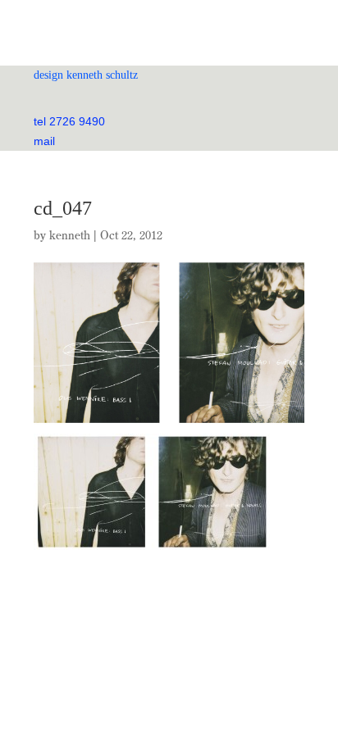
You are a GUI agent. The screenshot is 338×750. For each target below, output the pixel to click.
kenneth (69, 235)
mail (44, 141)
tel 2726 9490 (69, 121)
